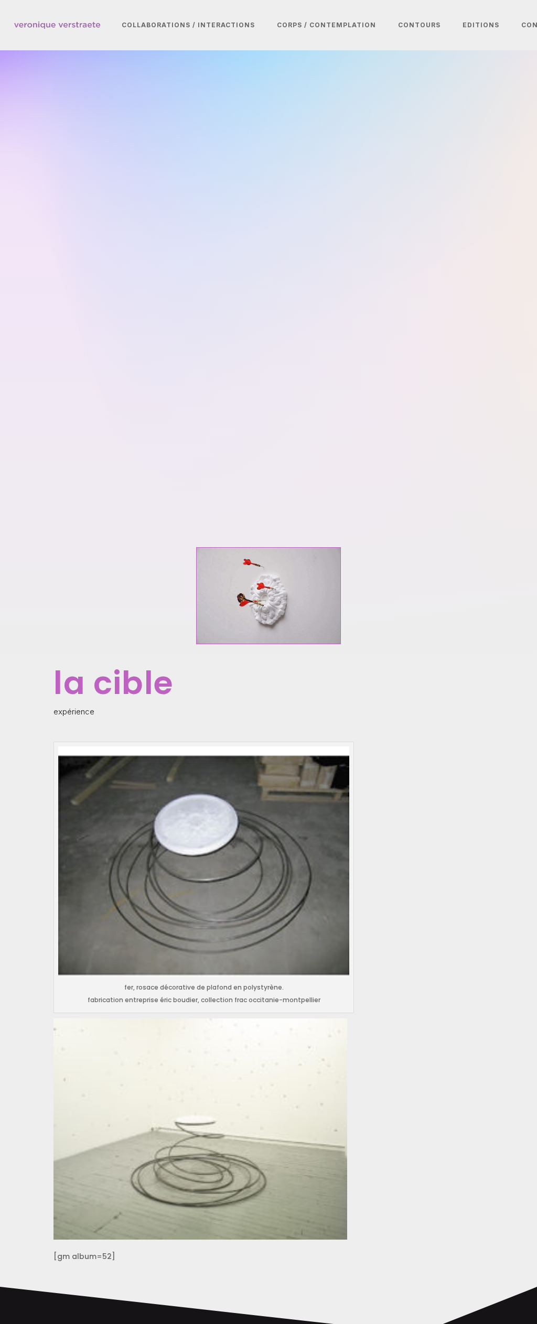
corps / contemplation (326, 25)
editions (481, 25)
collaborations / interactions (188, 25)
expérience (73, 712)
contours (419, 25)
